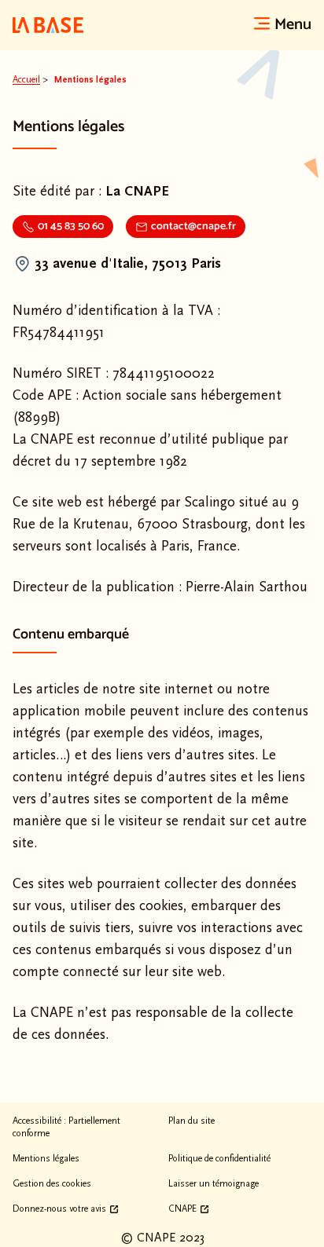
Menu (292, 25)
